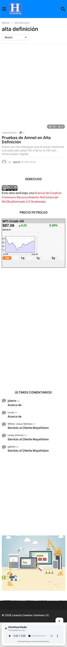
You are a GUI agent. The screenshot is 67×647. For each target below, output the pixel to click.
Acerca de (14, 405)
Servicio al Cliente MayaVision (28, 428)
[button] (4, 9)
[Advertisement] (33, 78)
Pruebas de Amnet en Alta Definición (26, 139)
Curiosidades (9, 133)
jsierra (12, 400)
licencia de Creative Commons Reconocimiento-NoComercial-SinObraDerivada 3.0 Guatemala (31, 197)
